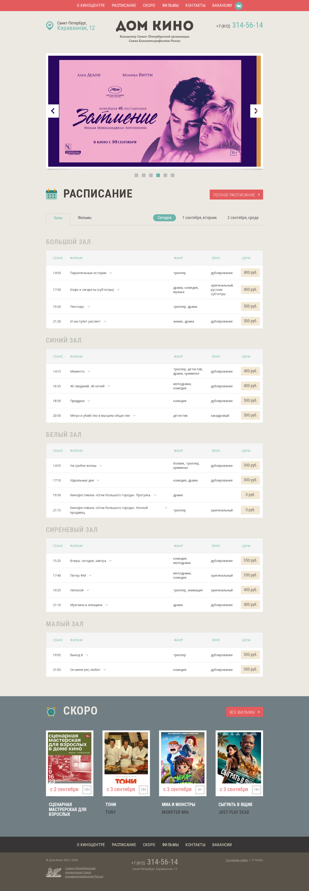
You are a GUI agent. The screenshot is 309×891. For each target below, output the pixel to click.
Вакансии (222, 5)
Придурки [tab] (77, 401)
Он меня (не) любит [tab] (85, 669)
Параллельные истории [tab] (88, 273)
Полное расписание (234, 195)
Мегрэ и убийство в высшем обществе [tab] (100, 415)
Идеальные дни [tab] (82, 480)
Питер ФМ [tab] (78, 575)
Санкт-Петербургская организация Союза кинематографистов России (84, 872)
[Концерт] (154, 111)
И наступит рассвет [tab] (85, 321)
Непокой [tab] (76, 590)
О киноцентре (91, 5)
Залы (58, 217)
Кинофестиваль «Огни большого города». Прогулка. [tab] (110, 495)
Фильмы (170, 5)
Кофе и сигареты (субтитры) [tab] (92, 289)
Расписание (124, 5)
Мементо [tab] (77, 371)
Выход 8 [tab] (76, 655)
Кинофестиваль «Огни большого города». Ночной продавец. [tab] (109, 510)
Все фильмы (242, 712)
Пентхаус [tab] (77, 306)
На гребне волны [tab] (83, 465)
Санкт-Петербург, (76, 26)
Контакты (195, 5)
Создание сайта (237, 860)
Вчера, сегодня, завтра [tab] (88, 561)
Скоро (149, 5)
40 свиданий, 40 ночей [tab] (87, 386)
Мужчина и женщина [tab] (86, 605)
